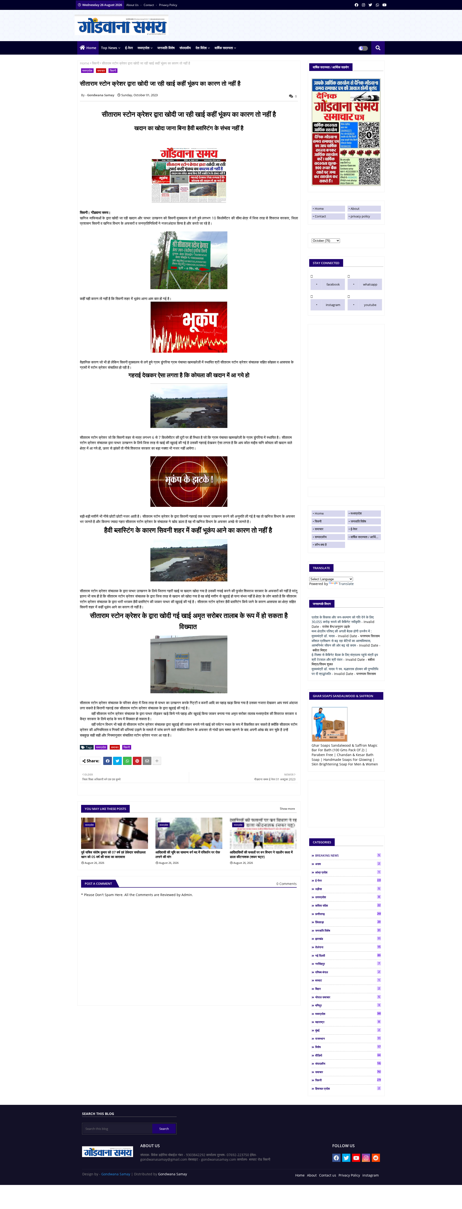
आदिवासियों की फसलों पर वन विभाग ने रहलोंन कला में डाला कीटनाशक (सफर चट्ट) (261, 854)
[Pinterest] (137, 761)
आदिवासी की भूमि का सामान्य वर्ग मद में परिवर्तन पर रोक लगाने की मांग (187, 854)
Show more (287, 809)
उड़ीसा (347, 889)
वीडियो (347, 1055)
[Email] (147, 761)
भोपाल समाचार (347, 997)
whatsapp (370, 284)
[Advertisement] (346, 401)
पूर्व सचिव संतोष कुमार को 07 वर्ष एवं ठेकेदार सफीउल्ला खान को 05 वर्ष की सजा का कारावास (113, 854)
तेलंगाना (347, 947)
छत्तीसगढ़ (348, 914)
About (355, 208)
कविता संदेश (347, 905)
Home (91, 47)
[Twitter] (117, 761)
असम (347, 864)
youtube (370, 305)
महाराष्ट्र (347, 1022)
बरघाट (347, 980)
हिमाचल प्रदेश (347, 1088)
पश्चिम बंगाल (347, 972)
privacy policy (168, 5)
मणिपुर (347, 1005)
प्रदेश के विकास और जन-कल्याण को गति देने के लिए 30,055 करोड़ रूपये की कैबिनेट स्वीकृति (343, 619)
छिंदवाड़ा (347, 922)
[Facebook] (107, 761)
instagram (333, 305)
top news (109, 47)
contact (149, 5)
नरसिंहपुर (347, 963)
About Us (132, 5)
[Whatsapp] (127, 761)
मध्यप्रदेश (143, 47)
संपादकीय (185, 47)
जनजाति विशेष (166, 47)
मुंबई (347, 1030)
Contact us (327, 1175)
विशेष (347, 1047)
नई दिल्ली (347, 955)
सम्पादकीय (321, 537)
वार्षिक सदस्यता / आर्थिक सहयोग (366, 537)
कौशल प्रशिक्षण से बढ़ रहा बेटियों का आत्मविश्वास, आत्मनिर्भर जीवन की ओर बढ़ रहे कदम (341, 643)
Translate (346, 583)
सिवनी (95, 63)
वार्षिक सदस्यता (224, 47)
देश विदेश (201, 47)
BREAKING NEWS (347, 855)
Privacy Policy (349, 1175)
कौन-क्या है (321, 544)
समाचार (101, 71)
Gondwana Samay (115, 1174)
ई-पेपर (129, 47)
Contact (320, 216)
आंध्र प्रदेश (347, 872)
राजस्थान (347, 1038)
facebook (333, 284)
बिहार (347, 988)
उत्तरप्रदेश (347, 897)
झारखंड (347, 938)
